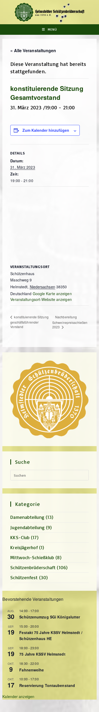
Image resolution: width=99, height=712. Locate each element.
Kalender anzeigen (18, 696)
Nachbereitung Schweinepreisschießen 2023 (69, 322)
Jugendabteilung (27, 527)
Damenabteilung (27, 517)
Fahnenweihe (31, 669)
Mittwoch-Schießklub (32, 557)
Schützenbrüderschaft (32, 567)
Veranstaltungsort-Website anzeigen (41, 299)
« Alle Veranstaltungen (33, 50)
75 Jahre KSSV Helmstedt (42, 654)
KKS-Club (20, 537)
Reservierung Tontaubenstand (47, 685)
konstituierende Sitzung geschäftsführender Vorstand (29, 322)
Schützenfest (23, 577)
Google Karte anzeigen (52, 293)
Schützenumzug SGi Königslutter (49, 617)
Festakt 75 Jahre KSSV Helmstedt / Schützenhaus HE (50, 635)
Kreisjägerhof (23, 547)
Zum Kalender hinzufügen (45, 130)
